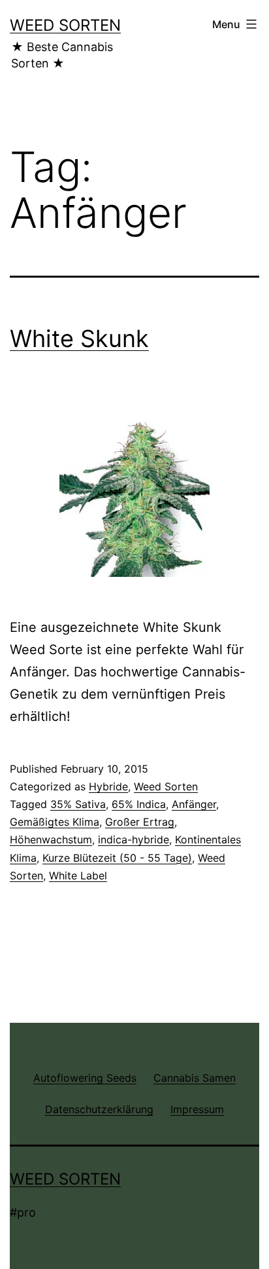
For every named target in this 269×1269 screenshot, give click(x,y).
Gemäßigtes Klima (54, 821)
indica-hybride (133, 839)
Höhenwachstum (51, 839)
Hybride (108, 786)
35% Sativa (78, 804)
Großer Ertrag (139, 821)
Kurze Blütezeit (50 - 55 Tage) (117, 857)
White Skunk (79, 338)
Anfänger (194, 804)
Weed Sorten (65, 25)
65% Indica (139, 804)
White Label (78, 875)
